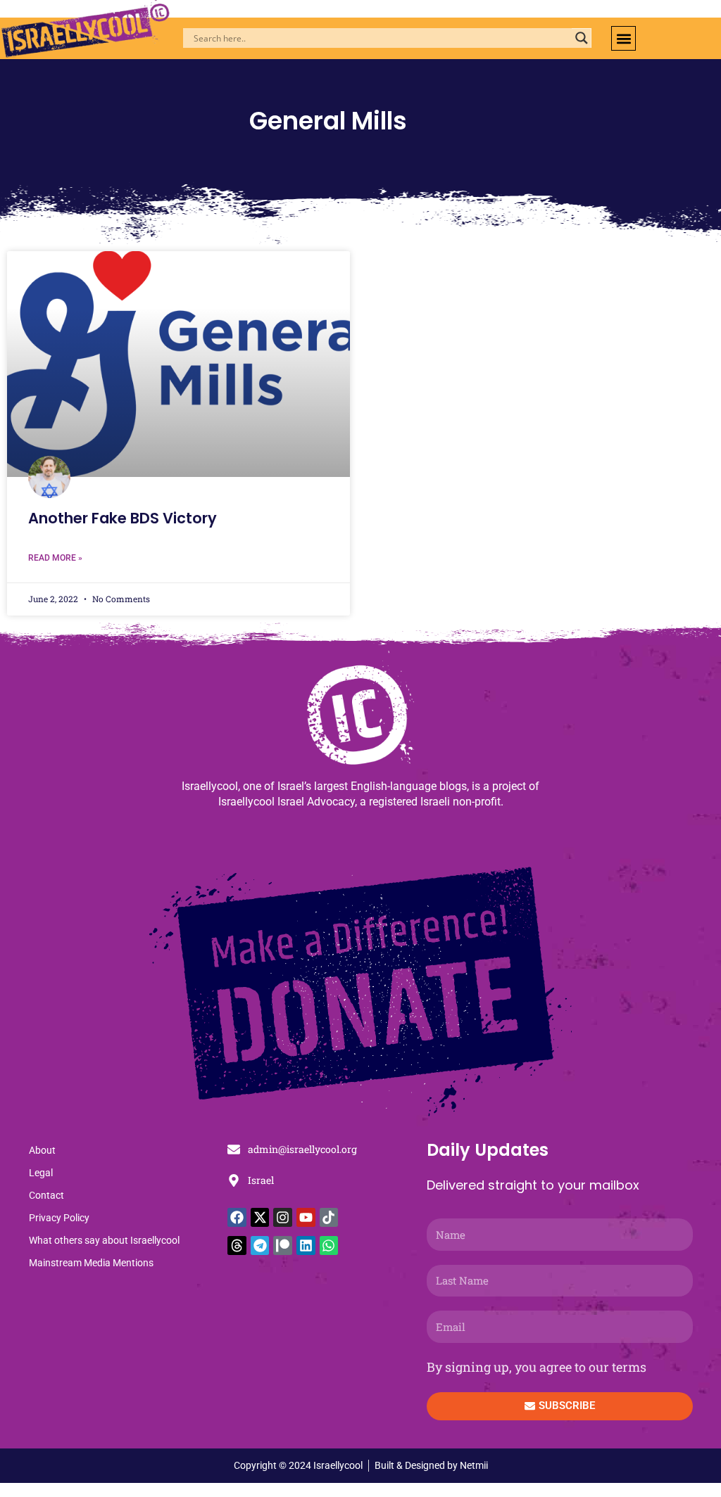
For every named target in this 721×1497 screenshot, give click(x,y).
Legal (41, 1172)
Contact (46, 1195)
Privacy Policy (59, 1217)
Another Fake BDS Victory (122, 518)
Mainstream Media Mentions (91, 1262)
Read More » (55, 558)
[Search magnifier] (581, 38)
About (42, 1150)
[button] (623, 38)
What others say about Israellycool (104, 1240)
